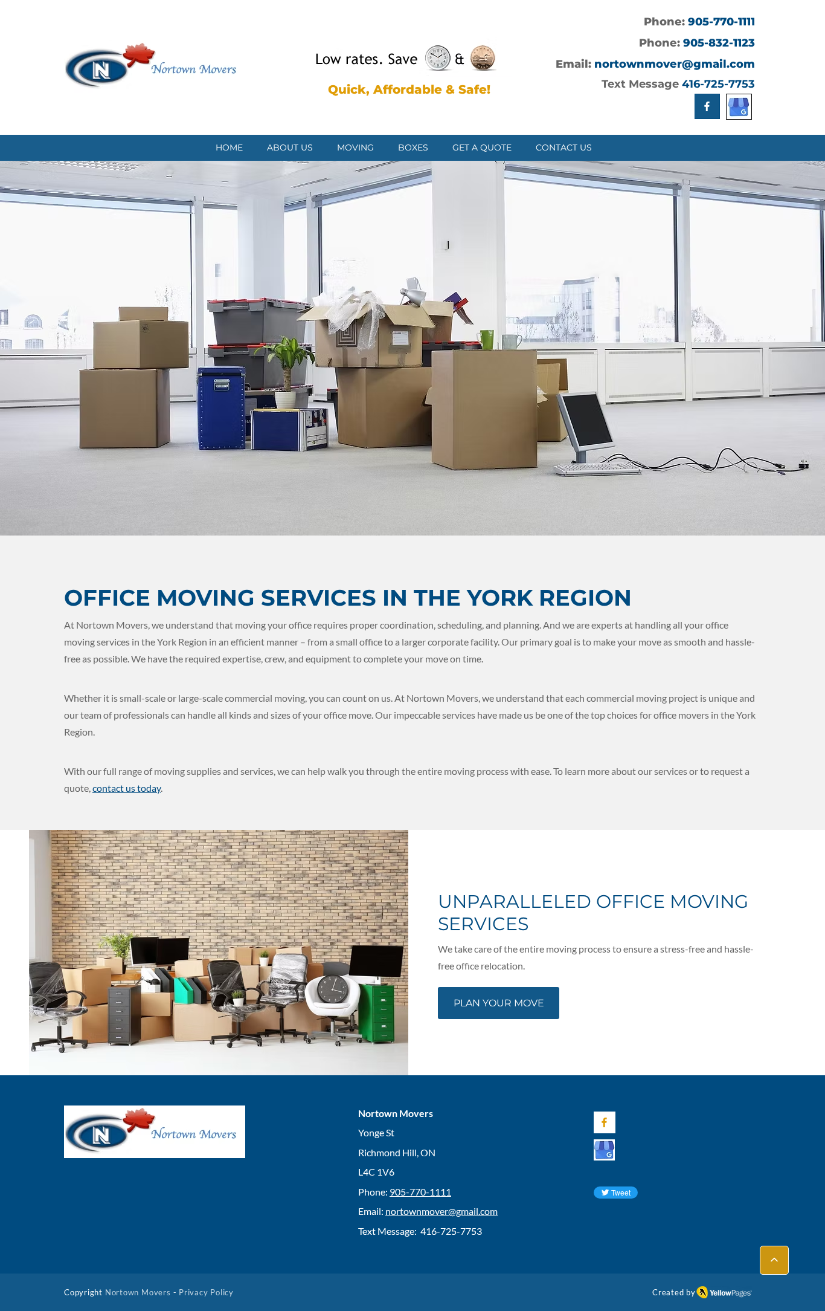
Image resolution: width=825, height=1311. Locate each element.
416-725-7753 (718, 84)
